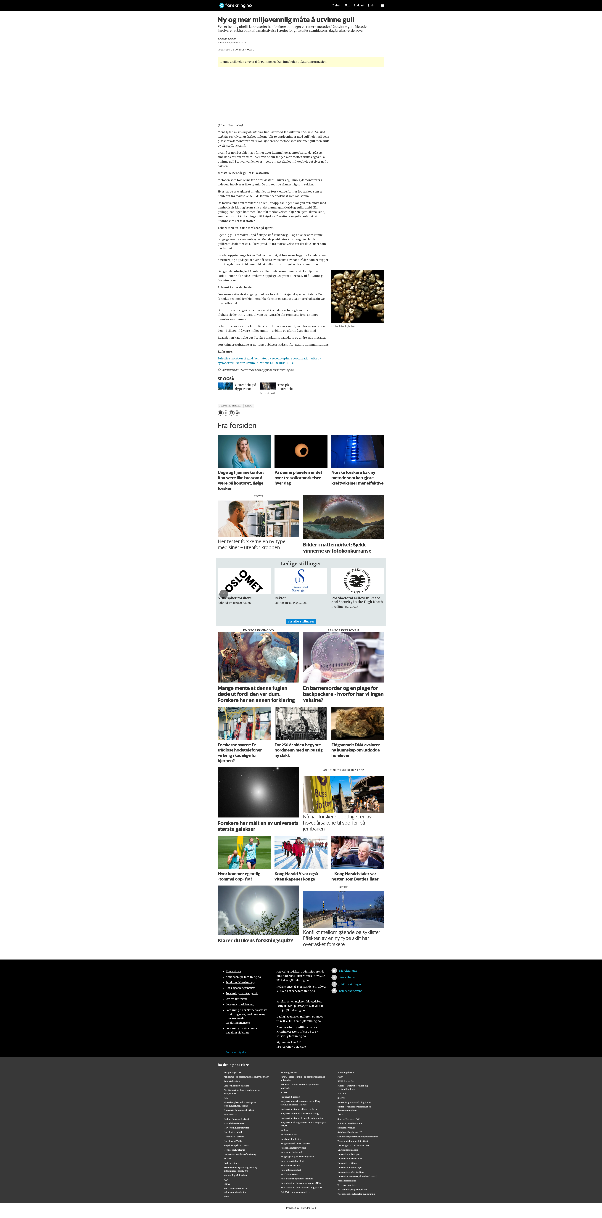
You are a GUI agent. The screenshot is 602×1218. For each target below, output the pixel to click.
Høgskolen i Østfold (234, 1136)
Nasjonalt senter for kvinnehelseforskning (302, 1118)
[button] (223, 594)
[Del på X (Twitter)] (225, 413)
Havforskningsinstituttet (236, 1127)
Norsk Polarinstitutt (291, 1165)
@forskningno (347, 970)
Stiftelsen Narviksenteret (350, 1123)
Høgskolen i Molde (233, 1132)
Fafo (226, 1098)
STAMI (341, 1114)
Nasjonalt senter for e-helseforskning (300, 1113)
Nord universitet (289, 1134)
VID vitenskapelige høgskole (352, 1189)
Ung (347, 5)
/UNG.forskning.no (350, 984)
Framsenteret (230, 1114)
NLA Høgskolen (289, 1072)
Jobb (371, 5)
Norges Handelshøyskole (293, 1148)
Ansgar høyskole (232, 1072)
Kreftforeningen (232, 1163)
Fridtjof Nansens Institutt (236, 1119)
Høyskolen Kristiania (234, 1150)
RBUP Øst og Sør (346, 1081)
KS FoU (227, 1158)
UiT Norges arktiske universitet (353, 1145)
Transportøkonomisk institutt (353, 1141)
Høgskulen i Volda (233, 1141)
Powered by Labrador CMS (301, 1208)
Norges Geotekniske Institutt (295, 1143)
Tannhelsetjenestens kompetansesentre (358, 1136)
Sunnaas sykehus (346, 1127)
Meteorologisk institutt (235, 1175)
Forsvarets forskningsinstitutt (239, 1110)
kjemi (248, 405)
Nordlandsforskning (291, 1139)
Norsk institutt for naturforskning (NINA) (301, 1183)
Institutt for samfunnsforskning (240, 1154)
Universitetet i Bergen (348, 1154)
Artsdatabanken (232, 1081)
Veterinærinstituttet (347, 1185)
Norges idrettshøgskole (293, 1161)
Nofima (284, 1130)
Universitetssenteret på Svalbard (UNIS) (357, 1176)
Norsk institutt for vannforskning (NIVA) (301, 1187)
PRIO (340, 1077)
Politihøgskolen (346, 1072)
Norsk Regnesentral (291, 1170)
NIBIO (227, 1184)
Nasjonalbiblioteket (290, 1097)
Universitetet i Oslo (347, 1163)
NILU (226, 1196)
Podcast (359, 5)
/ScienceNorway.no (350, 990)
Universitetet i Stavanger (350, 1167)
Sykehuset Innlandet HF (350, 1132)
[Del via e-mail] (237, 413)
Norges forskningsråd (292, 1152)
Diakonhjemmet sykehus (236, 1085)
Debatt (337, 5)
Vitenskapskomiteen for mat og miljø (356, 1194)
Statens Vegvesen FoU (348, 1119)
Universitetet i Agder (348, 1150)
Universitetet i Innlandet (350, 1158)
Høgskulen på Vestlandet (236, 1145)
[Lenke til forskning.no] (272, 4)
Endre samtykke (236, 1052)
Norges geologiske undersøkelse (297, 1156)
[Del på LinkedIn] (231, 413)
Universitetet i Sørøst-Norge (352, 1172)
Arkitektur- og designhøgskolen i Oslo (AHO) (246, 1077)
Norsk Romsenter (289, 1174)
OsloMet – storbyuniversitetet (296, 1192)
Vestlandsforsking (347, 1180)
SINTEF (341, 1098)
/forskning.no (347, 977)
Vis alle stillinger (301, 621)
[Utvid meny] (382, 5)
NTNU (284, 1092)
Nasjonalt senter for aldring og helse (299, 1109)
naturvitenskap (230, 405)
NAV (226, 1179)
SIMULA (342, 1093)
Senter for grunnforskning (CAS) (354, 1102)
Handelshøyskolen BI (234, 1123)
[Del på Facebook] (220, 413)
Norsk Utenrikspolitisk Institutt (297, 1178)
